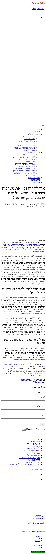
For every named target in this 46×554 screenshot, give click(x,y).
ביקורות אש (26, 281)
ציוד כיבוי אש (29, 139)
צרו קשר (36, 182)
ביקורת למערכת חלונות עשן (24, 171)
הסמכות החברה (34, 177)
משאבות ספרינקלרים (32, 451)
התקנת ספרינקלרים (32, 455)
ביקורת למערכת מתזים (26, 166)
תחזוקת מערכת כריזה (26, 159)
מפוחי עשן (36, 453)
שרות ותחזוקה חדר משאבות (24, 173)
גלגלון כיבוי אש (34, 460)
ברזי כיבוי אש (35, 441)
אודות (37, 132)
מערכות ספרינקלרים (27, 141)
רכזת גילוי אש (29, 150)
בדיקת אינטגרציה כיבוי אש (29, 457)
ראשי (38, 129)
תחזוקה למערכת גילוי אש (25, 164)
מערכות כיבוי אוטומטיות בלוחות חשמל (25, 464)
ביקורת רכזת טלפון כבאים (25, 168)
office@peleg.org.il (36, 523)
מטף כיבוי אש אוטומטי (31, 462)
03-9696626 (38, 518)
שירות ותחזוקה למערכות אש (24, 157)
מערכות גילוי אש (28, 136)
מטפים (37, 439)
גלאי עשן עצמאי (33, 448)
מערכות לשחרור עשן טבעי (24, 148)
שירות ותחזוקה (34, 152)
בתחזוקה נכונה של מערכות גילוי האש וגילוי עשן (21, 245)
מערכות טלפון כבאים (26, 145)
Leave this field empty (36, 429)
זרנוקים (37, 446)
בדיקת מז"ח (30, 175)
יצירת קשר (38, 8)
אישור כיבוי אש (29, 155)
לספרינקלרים (40, 311)
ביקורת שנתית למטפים (26, 161)
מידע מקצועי (35, 180)
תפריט (42, 125)
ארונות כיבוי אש (33, 444)
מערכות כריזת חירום (27, 143)
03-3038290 (38, 2)
